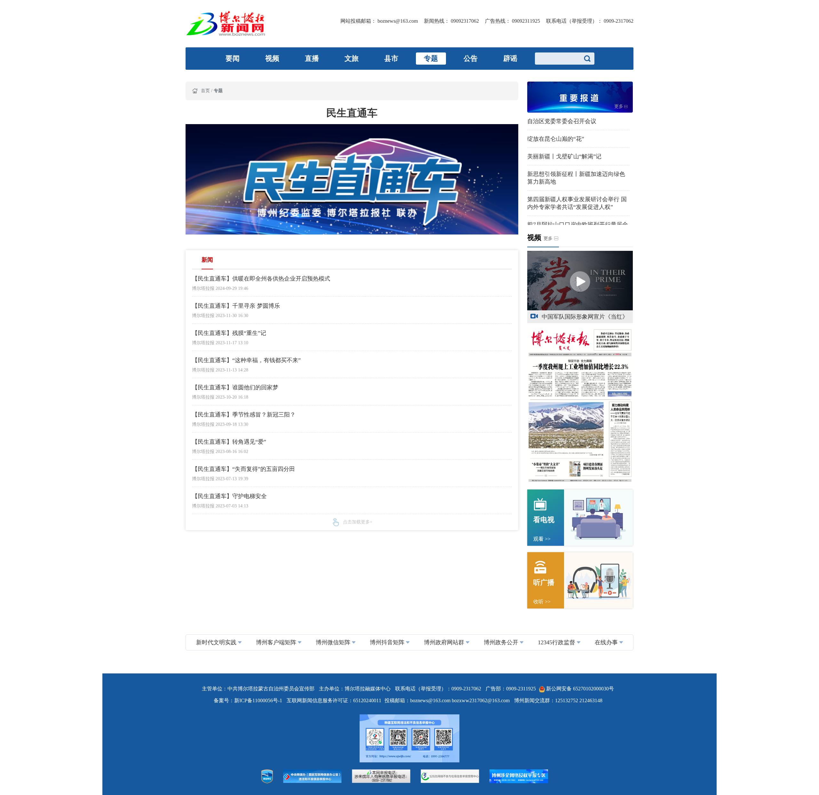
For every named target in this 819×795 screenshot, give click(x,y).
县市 (391, 58)
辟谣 (510, 58)
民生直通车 (352, 113)
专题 (431, 58)
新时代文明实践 (216, 642)
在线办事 (606, 642)
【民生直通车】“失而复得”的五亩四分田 (243, 469)
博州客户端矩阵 (276, 642)
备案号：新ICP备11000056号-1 (248, 700)
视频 (272, 58)
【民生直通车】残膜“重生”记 (229, 333)
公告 (471, 58)
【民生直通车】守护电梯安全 (229, 496)
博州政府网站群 (444, 642)
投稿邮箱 (395, 700)
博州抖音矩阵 (387, 642)
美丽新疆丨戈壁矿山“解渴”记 (564, 156)
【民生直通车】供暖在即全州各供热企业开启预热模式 (261, 278)
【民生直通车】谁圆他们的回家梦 (235, 387)
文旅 (352, 58)
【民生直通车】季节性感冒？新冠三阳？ (244, 414)
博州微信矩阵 (333, 642)
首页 (206, 90)
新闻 (207, 260)
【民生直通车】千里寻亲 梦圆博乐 (236, 306)
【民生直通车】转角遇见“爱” (229, 442)
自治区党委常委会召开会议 (561, 121)
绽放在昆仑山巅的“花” (555, 139)
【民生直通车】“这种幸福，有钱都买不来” (246, 360)
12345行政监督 (556, 642)
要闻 (233, 58)
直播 (312, 58)
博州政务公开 (501, 642)
